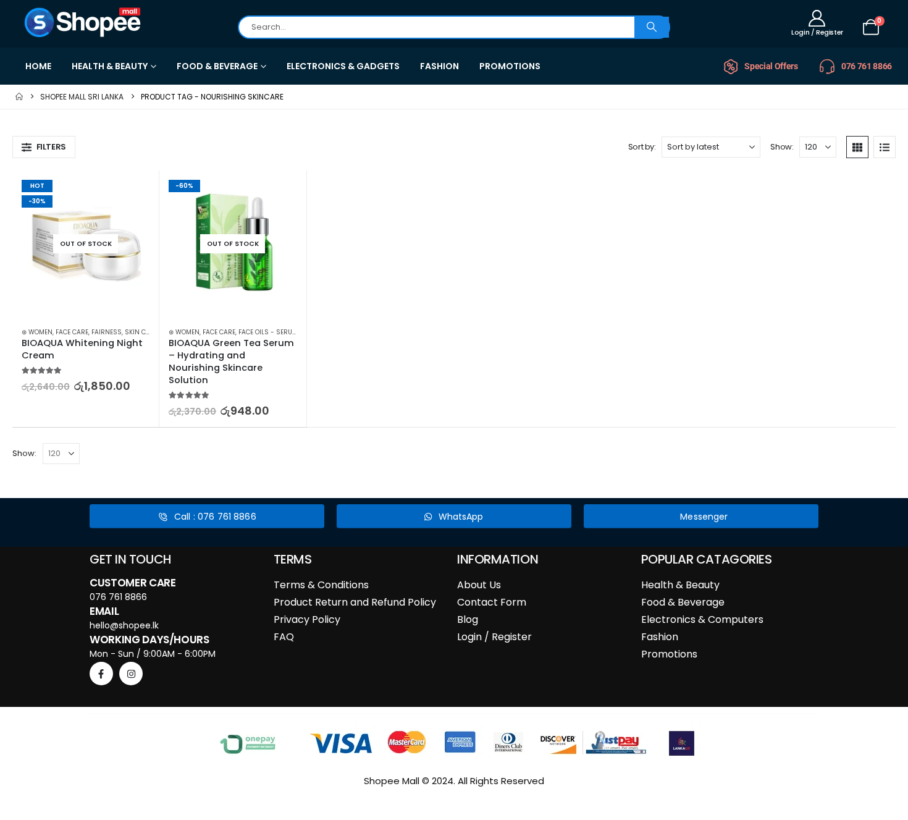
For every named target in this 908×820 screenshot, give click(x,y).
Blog (467, 619)
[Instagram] (131, 673)
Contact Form (491, 602)
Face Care (72, 332)
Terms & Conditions (321, 585)
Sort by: (642, 147)
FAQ (284, 637)
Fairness (106, 332)
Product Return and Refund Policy (355, 602)
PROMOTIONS (509, 66)
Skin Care (141, 332)
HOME (38, 66)
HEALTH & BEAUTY (110, 66)
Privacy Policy (307, 619)
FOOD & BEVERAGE (217, 66)
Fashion (659, 637)
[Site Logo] (83, 22)
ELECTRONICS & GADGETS (343, 66)
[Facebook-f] (101, 673)
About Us (479, 585)
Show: (781, 147)
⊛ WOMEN (37, 332)
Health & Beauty (680, 585)
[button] (43, 147)
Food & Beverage (683, 602)
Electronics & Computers (702, 619)
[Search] (651, 27)
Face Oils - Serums (270, 332)
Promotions (669, 654)
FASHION (439, 66)
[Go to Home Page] (19, 96)
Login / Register (494, 637)
